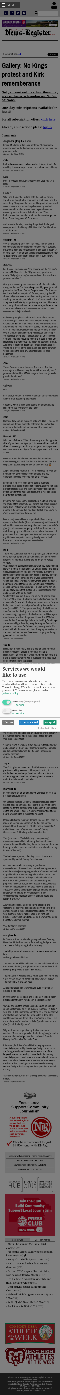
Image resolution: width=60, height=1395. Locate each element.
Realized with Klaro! (47, 728)
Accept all (50, 722)
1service (18, 704)
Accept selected (29, 722)
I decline (8, 722)
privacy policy (10, 693)
